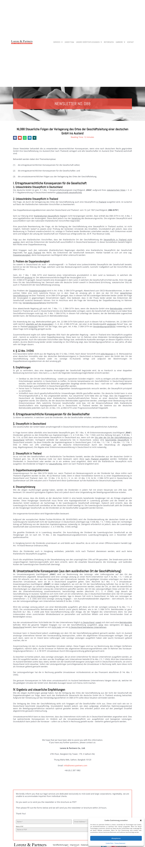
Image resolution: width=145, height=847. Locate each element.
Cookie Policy (109, 843)
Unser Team (69, 42)
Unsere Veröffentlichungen (88, 42)
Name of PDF (19, 826)
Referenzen (109, 42)
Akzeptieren (116, 838)
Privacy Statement (120, 843)
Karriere (119, 42)
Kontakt (130, 42)
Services (56, 42)
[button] (141, 820)
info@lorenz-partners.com (75, 765)
